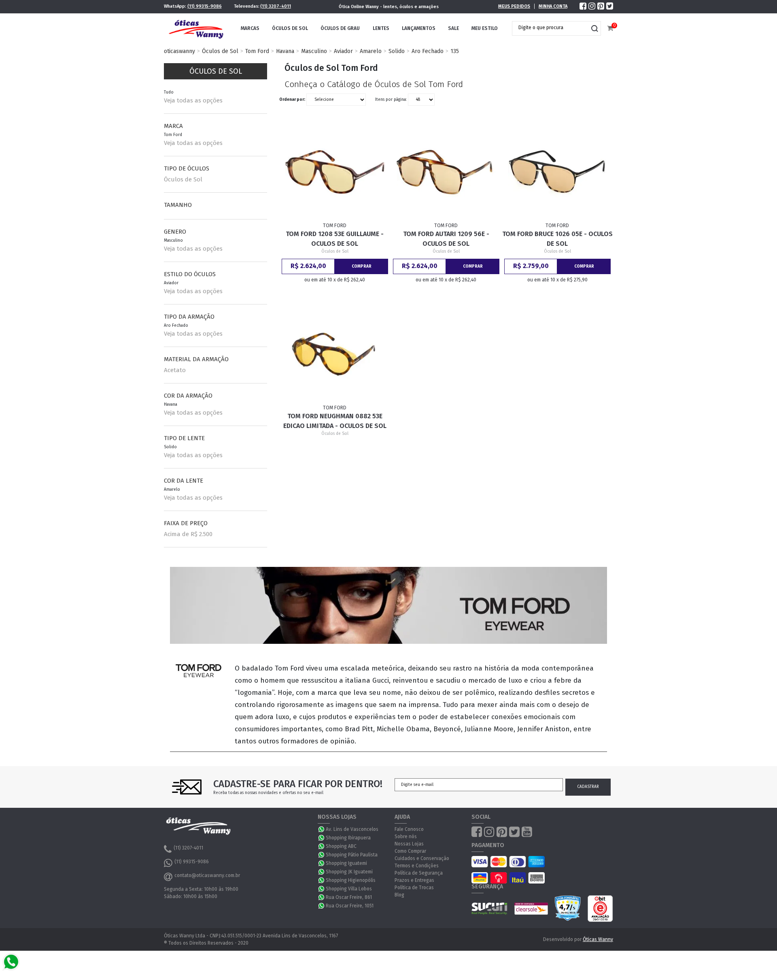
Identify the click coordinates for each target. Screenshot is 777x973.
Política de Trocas (414, 887)
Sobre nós (406, 836)
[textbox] (550, 27)
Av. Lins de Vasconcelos (352, 829)
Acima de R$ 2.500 (188, 534)
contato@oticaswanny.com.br (207, 875)
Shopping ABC (341, 846)
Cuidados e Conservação (422, 858)
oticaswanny (179, 51)
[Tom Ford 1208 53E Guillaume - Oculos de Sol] (335, 172)
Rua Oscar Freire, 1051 (350, 906)
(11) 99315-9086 (204, 6)
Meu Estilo (484, 28)
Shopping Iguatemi (346, 863)
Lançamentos (418, 28)
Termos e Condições (417, 866)
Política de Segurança (419, 873)
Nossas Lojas (409, 844)
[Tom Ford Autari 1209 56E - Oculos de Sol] (446, 172)
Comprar (362, 266)
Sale (453, 28)
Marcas (250, 28)
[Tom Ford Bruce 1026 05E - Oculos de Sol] (557, 172)
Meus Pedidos (514, 6)
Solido (396, 51)
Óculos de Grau (340, 28)
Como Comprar (410, 851)
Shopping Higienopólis (351, 880)
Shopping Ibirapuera (348, 838)
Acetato (175, 370)
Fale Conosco (409, 829)
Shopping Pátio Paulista (352, 855)
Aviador (343, 51)
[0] (610, 28)
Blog (399, 895)
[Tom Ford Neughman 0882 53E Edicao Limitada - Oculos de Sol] (335, 353)
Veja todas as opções (193, 100)
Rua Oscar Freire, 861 (349, 897)
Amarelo (371, 51)
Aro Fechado (428, 51)
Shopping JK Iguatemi (349, 872)
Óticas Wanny (598, 939)
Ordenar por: (292, 99)
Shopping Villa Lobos (349, 889)
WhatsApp (322, 829)
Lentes (381, 28)
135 (454, 51)
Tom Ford (257, 51)
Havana (285, 51)
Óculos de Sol (290, 28)
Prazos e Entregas (414, 880)
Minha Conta (553, 6)
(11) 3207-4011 (275, 6)
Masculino (314, 51)
